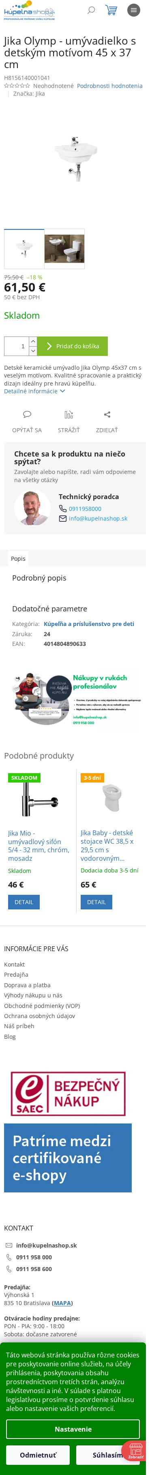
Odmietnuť (38, 1455)
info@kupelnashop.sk (98, 518)
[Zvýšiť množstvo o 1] (33, 341)
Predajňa (16, 974)
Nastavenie (73, 1429)
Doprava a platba (27, 985)
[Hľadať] (91, 10)
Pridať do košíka (77, 346)
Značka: (29, 93)
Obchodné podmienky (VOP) (42, 1006)
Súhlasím (108, 1455)
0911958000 (85, 508)
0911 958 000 (34, 1257)
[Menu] (134, 10)
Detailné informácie (31, 391)
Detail (24, 902)
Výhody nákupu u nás (33, 995)
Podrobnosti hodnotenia (110, 86)
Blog (10, 1036)
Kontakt (14, 964)
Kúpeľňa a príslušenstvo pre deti (89, 624)
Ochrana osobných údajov (39, 1016)
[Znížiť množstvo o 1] (33, 351)
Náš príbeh (19, 1026)
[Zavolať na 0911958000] (57, 11)
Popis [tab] (18, 558)
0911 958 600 (34, 1269)
